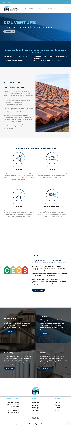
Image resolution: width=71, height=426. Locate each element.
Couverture (35, 405)
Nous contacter (9, 31)
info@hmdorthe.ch (13, 412)
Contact (58, 8)
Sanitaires (35, 410)
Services (40, 8)
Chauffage (35, 408)
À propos (32, 8)
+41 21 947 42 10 (63, 2)
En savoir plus (10, 331)
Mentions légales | (34, 424)
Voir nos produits (38, 290)
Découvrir (44, 333)
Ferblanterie (35, 402)
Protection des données (48, 424)
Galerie (49, 8)
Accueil (23, 8)
